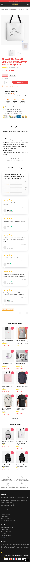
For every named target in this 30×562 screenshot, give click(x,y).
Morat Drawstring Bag (22, 9)
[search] (26, 4)
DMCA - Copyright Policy (6, 518)
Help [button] (27, 560)
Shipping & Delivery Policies (7, 527)
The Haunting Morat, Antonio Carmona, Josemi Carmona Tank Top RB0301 (22, 342)
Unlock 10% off (3, 555)
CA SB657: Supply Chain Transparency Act (10, 520)
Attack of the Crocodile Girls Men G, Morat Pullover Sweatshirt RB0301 (22, 386)
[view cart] (28, 4)
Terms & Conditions (5, 514)
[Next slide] (27, 30)
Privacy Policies (4, 516)
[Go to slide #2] (18, 53)
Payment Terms (4, 529)
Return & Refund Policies (6, 531)
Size (3, 73)
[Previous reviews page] (20, 313)
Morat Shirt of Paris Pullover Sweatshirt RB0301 (6, 410)
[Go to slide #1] (11, 53)
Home (2, 9)
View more (15, 418)
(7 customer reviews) (13, 67)
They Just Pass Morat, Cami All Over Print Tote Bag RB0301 (7, 386)
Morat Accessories (10, 9)
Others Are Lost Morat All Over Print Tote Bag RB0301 (21, 443)
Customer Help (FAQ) (6, 535)
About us (3, 512)
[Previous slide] (2, 30)
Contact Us (3, 533)
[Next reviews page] (27, 313)
